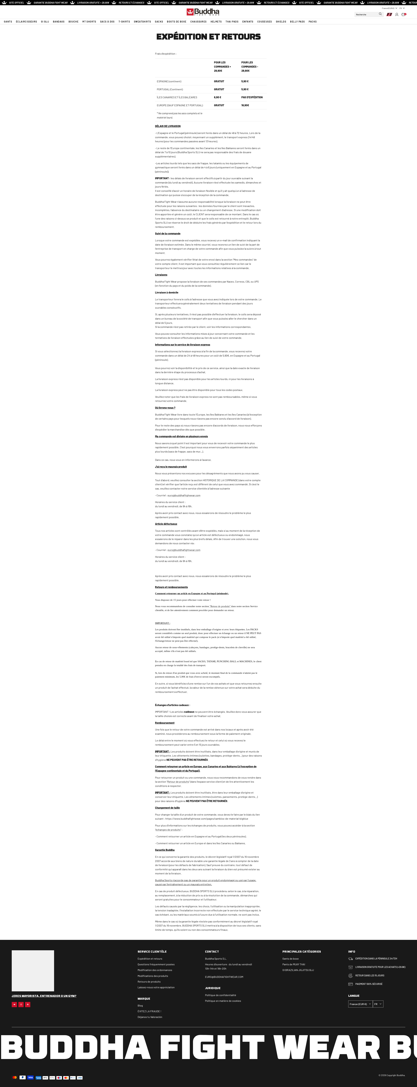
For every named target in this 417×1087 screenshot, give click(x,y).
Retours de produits (149, 981)
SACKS (159, 21)
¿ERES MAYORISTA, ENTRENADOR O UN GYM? (44, 996)
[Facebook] (27, 1004)
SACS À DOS (107, 21)
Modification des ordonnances (155, 969)
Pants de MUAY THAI (293, 964)
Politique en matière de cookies (223, 1000)
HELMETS (216, 21)
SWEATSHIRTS (142, 21)
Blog (140, 1005)
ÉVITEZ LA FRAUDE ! (149, 1011)
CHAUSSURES (198, 21)
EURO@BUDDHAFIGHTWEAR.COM (224, 976)
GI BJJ (45, 21)
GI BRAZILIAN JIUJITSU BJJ (298, 969)
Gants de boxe (290, 958)
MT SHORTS (89, 21)
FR (400, 8)
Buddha (209, 958)
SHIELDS (281, 21)
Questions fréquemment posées (156, 964)
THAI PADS (232, 21)
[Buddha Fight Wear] (203, 11)
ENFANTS (247, 21)
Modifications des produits (153, 975)
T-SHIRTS (124, 21)
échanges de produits (168, 829)
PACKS (313, 21)
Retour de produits (178, 781)
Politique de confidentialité (220, 995)
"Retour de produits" (220, 606)
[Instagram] (21, 1004)
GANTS (8, 21)
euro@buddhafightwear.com (184, 549)
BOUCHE (74, 21)
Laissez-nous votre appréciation (156, 987)
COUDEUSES (264, 21)
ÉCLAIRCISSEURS (26, 21)
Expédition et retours (150, 958)
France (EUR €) (388, 8)
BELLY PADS (297, 21)
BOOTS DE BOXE (176, 21)
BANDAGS (59, 21)
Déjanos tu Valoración (150, 1016)
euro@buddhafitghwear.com (184, 495)
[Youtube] (14, 1004)
